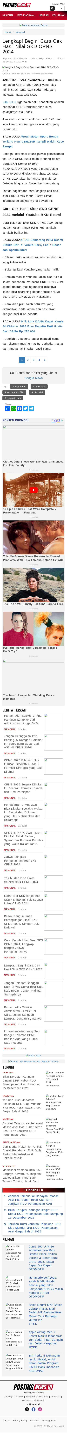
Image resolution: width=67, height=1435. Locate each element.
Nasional (8, 15)
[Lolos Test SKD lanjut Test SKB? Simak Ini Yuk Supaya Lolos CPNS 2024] (53, 902)
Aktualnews (43, 1397)
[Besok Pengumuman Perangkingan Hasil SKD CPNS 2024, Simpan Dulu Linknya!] (53, 922)
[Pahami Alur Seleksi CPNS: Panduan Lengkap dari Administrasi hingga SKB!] (53, 722)
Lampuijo (9, 1397)
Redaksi (34, 1420)
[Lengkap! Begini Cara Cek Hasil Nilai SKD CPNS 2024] (53, 971)
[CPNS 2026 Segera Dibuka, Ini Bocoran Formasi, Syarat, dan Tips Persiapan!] (53, 791)
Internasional (26, 15)
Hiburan (43, 15)
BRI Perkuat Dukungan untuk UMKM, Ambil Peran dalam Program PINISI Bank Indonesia (44, 1361)
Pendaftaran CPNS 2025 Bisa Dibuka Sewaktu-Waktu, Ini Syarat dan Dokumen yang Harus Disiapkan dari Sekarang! (23, 812)
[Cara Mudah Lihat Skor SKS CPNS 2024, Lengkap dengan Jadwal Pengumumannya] (53, 946)
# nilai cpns (19, 386)
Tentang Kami (48, 1420)
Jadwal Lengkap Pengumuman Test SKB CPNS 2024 (20, 860)
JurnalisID (55, 1397)
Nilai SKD (9, 102)
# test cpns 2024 (14, 392)
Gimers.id (26, 1400)
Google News (33, 378)
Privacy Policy (20, 1420)
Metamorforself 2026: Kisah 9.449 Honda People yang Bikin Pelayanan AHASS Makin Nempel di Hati (45, 1285)
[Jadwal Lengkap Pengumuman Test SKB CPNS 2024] (53, 863)
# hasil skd (39, 386)
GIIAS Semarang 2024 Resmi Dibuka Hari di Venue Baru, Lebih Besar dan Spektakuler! (32, 244)
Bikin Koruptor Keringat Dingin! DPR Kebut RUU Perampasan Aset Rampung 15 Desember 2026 (33, 1213)
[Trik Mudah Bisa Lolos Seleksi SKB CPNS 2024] (53, 883)
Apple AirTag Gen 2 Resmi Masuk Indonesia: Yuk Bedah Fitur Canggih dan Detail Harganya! (45, 1337)
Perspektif (30, 1397)
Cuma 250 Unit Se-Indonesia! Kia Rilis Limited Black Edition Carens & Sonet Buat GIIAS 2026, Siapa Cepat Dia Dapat (43, 1256)
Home (8, 32)
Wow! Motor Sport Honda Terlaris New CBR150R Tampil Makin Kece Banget (33, 141)
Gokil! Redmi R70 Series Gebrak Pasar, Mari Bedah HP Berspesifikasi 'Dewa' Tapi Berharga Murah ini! (45, 1312)
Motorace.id (39, 1400)
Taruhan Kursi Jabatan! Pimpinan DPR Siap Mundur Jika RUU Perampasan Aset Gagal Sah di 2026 (32, 1227)
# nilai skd (37, 392)
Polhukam (58, 15)
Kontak (6, 1420)
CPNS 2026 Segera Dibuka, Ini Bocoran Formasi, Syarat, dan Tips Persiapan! (23, 788)
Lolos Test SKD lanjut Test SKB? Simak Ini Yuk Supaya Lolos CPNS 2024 (23, 899)
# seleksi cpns (13, 398)
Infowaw (19, 1397)
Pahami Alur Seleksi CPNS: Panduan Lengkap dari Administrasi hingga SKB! (23, 719)
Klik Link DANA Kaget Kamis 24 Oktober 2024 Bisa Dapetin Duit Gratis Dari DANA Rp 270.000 (32, 326)
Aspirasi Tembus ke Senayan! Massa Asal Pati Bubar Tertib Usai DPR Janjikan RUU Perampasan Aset (31, 1199)
